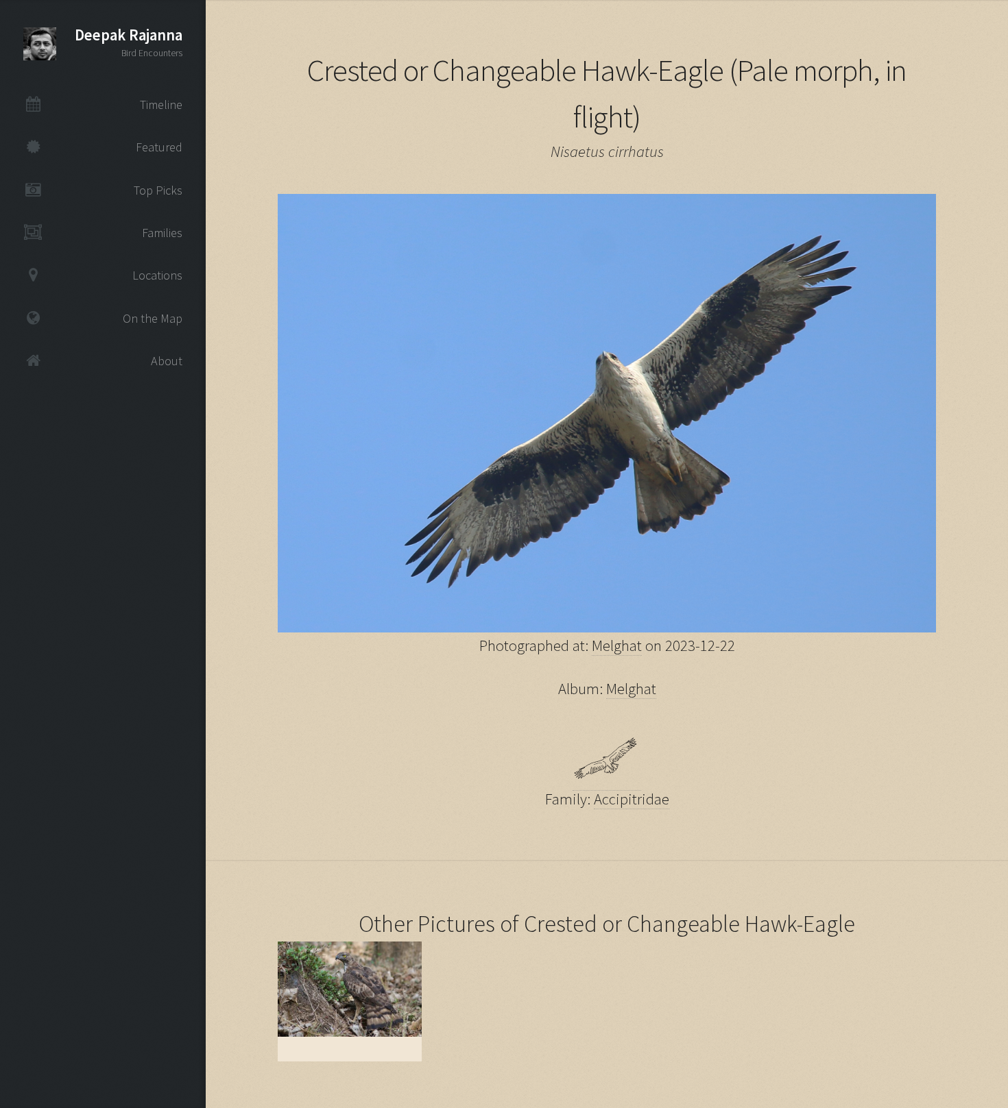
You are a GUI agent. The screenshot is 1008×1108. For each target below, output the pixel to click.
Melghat (617, 645)
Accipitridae (631, 799)
